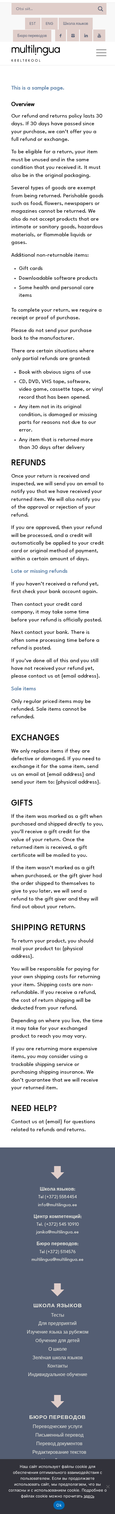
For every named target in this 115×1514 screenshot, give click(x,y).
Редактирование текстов (59, 1452)
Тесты (57, 1315)
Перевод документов (59, 1444)
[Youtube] (99, 36)
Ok (59, 1505)
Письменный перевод (59, 1435)
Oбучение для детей (57, 1341)
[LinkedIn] (86, 36)
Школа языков (75, 24)
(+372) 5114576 (61, 1252)
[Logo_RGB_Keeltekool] (48, 53)
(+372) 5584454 (61, 1197)
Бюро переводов (32, 36)
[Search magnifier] (100, 9)
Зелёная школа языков (57, 1358)
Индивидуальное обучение (57, 1375)
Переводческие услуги (57, 1427)
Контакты (57, 1366)
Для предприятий (57, 1324)
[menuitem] (98, 53)
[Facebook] (60, 36)
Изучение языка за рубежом (57, 1332)
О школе (57, 1349)
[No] (108, 1486)
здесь (89, 1496)
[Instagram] (73, 36)
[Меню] (98, 53)
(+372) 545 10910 (62, 1224)
